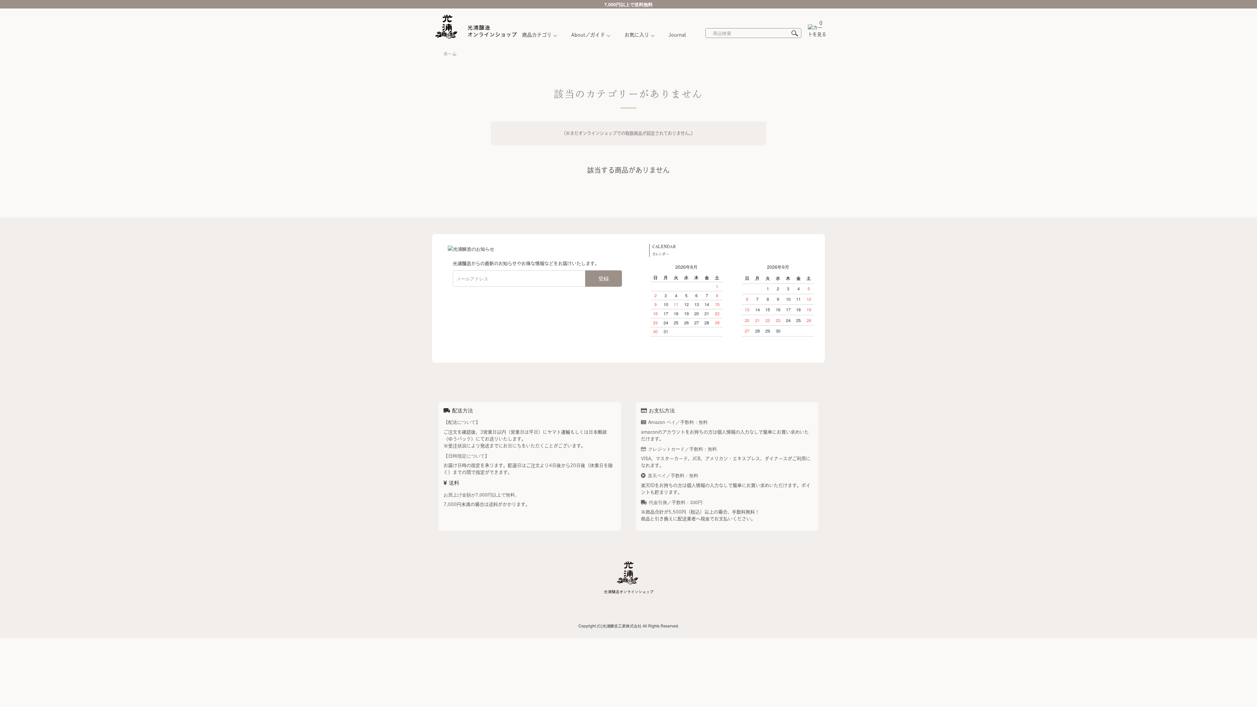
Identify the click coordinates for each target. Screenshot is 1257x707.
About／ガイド (588, 34)
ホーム (450, 54)
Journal (677, 34)
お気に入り (637, 34)
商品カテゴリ (537, 34)
